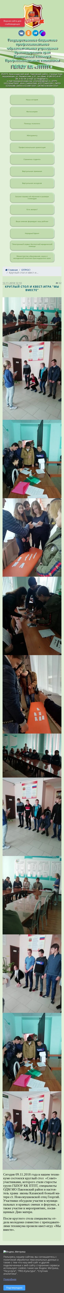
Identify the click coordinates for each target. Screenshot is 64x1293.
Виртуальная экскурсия (32, 183)
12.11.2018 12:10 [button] (12, 283)
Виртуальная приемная (32, 171)
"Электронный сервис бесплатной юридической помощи (32, 245)
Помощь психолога (32, 123)
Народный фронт (32, 233)
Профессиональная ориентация (32, 147)
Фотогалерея (32, 111)
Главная (13, 269)
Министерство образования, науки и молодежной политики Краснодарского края (32, 257)
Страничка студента (32, 159)
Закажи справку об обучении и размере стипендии (32, 197)
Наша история (32, 99)
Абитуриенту (32, 135)
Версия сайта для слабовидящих (12, 22)
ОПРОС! (25, 269)
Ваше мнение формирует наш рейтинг (32, 221)
